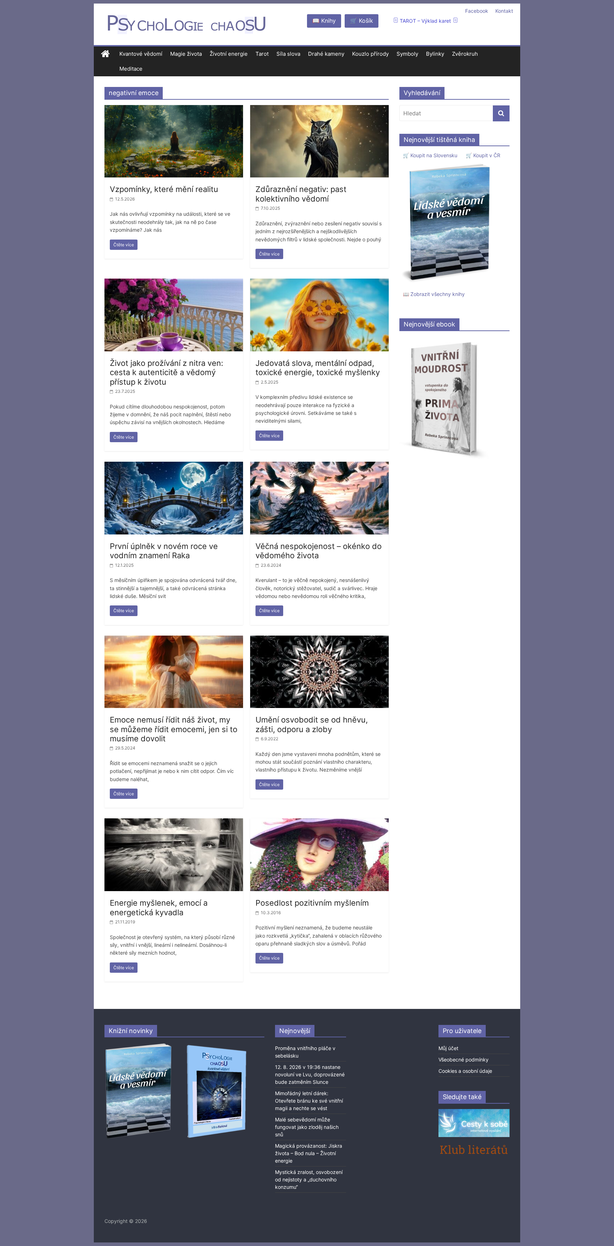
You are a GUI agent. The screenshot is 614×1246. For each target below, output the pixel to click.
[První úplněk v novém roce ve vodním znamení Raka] (173, 466)
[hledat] (501, 113)
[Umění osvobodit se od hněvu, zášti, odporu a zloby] (319, 639)
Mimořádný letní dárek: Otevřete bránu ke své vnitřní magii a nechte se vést (309, 1100)
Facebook (476, 11)
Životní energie (229, 53)
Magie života (186, 53)
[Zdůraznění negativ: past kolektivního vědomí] (319, 109)
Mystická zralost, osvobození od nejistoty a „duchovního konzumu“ (309, 1179)
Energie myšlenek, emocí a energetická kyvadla (159, 907)
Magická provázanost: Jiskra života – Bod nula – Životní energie (308, 1153)
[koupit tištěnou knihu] (447, 163)
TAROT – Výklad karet (425, 21)
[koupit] (216, 1046)
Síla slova (288, 53)
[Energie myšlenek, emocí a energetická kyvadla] (173, 822)
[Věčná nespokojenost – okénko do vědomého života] (319, 466)
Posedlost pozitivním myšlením (312, 902)
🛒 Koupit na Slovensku (430, 155)
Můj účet (448, 1048)
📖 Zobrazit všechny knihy (434, 294)
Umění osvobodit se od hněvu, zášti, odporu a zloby (311, 724)
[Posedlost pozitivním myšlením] (319, 822)
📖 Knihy (324, 20)
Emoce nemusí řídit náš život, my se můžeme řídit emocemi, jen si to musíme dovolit (173, 729)
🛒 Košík (361, 20)
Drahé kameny (326, 53)
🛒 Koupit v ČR (483, 155)
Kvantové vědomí (140, 53)
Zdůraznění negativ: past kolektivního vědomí (300, 194)
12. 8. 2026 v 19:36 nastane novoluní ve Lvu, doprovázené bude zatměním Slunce (310, 1074)
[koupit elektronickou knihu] (444, 340)
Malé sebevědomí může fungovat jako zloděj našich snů (307, 1126)
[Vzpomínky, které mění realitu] (173, 109)
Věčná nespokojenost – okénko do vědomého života (318, 551)
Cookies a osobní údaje (465, 1071)
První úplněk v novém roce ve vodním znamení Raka (164, 551)
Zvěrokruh (465, 53)
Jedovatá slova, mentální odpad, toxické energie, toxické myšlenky (317, 367)
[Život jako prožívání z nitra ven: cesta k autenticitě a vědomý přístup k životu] (173, 282)
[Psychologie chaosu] (105, 54)
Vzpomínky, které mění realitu (164, 189)
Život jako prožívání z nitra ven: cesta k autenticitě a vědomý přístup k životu (166, 372)
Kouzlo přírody (370, 53)
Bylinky (435, 53)
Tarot (262, 53)
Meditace (130, 68)
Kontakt (504, 11)
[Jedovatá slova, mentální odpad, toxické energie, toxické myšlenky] (319, 282)
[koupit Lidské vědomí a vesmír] (138, 1046)
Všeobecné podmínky (463, 1059)
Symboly (407, 53)
